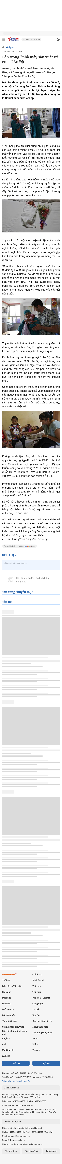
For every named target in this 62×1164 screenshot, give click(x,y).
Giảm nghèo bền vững (13, 1027)
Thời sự (6, 980)
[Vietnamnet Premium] (9, 975)
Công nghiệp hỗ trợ (42, 1021)
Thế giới (10, 47)
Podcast (36, 1050)
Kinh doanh (38, 980)
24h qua (6, 1056)
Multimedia (8, 1050)
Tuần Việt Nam (9, 1021)
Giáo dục (6, 992)
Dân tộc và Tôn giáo (12, 986)
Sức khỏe (6, 1003)
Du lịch (36, 1009)
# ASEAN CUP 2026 (31, 39)
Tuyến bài (15, 1063)
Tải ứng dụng (11, 1151)
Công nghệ (37, 1003)
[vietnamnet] (13, 41)
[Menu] (4, 39)
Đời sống (6, 997)
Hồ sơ (35, 1038)
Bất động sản (8, 1015)
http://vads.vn (17, 1140)
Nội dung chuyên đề (42, 1032)
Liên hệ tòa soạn (11, 1088)
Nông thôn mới (40, 1027)
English (6, 1038)
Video (35, 1044)
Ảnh (4, 1044)
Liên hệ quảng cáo (12, 1121)
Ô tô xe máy (8, 1009)
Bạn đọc (36, 1015)
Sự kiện (46, 1063)
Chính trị (37, 974)
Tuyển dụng (51, 1151)
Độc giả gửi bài (31, 1151)
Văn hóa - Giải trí (41, 997)
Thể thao (36, 986)
